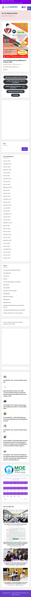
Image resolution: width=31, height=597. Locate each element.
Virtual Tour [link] (6, 276)
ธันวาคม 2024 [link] (6, 220)
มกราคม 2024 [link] (6, 252)
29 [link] (11, 496)
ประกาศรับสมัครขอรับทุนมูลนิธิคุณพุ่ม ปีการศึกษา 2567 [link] (14, 61)
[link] (29, 8)
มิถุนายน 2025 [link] (7, 202)
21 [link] (7, 493)
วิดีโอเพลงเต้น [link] (6, 299)
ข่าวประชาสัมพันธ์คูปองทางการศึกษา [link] (12, 282)
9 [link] (14, 488)
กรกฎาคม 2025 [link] (7, 199)
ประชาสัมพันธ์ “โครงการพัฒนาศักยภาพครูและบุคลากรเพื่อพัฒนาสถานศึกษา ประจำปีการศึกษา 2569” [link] (15, 406)
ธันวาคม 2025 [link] (6, 184)
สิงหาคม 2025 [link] (7, 196)
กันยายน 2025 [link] (6, 193)
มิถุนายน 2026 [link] (7, 167)
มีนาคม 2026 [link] (6, 175)
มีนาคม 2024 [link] (6, 246)
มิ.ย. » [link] (26, 499)
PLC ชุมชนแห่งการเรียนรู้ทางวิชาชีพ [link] (11, 270)
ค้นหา (4, 143)
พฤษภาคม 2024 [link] (7, 240)
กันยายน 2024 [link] (6, 228)
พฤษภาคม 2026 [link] (7, 170)
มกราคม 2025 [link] (6, 217)
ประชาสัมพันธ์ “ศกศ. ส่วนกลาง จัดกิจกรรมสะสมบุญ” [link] (15, 381)
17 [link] (18, 490)
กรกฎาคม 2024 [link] (7, 234)
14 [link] (7, 490)
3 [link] (18, 485)
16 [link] (14, 490)
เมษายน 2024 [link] (6, 243)
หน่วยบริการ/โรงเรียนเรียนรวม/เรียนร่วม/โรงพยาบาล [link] (13, 306)
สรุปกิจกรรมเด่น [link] (7, 302)
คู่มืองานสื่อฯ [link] (6, 285)
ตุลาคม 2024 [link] (6, 225)
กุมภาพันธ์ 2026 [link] (7, 178)
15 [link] (11, 490)
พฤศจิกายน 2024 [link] (7, 222)
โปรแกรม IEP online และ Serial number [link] (13, 313)
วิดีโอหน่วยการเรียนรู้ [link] (8, 296)
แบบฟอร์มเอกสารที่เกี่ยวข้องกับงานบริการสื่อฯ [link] (14, 310)
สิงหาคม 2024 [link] (7, 231)
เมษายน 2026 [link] (6, 172)
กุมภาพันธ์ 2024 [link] (7, 249)
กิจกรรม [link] (5, 279)
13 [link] (4, 490)
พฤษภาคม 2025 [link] (7, 205)
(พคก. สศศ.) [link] (15, 87)
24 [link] (18, 493)
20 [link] (4, 493)
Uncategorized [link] (7, 273)
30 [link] (14, 496)
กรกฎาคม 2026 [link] (7, 164)
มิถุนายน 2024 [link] (7, 237)
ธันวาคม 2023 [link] (6, 255)
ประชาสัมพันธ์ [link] (6, 288)
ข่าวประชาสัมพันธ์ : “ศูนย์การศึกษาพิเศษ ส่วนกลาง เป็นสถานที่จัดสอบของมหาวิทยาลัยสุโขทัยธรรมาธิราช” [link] (15, 419)
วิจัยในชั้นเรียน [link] (6, 293)
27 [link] (4, 496)
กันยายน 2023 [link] (6, 258)
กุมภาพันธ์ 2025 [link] (7, 214)
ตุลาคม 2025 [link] (6, 190)
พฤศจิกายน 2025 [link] (7, 187)
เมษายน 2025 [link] (6, 208)
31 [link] (18, 496)
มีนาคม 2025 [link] (6, 211)
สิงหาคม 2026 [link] (7, 161)
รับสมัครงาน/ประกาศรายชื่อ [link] (10, 290)
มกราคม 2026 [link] (6, 181)
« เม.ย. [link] (5, 499)
